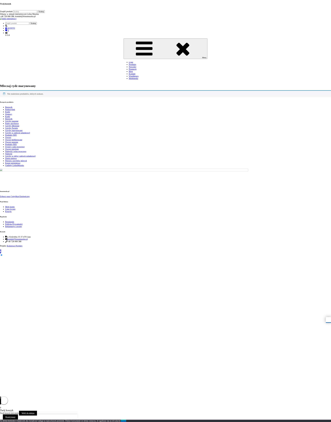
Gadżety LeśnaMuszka (14, 165)
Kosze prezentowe (12, 163)
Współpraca (133, 76)
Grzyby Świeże (11, 128)
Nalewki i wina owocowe (15, 151)
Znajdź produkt (6, 11)
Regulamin (9, 222)
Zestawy (8, 114)
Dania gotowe (11, 158)
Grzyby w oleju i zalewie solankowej (20, 156)
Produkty (132, 64)
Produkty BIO (11, 135)
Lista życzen (10, 209)
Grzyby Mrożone (12, 126)
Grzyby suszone (11, 121)
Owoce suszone (11, 142)
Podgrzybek (10, 109)
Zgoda (123, 421)
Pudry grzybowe (12, 123)
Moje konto (10, 207)
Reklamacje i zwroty (13, 226)
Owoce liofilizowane (13, 140)
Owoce (8, 137)
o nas (131, 62)
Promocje (133, 69)
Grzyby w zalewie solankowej (17, 133)
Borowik (8, 107)
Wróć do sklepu (28, 413)
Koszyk (8, 211)
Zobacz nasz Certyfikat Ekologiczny (15, 196)
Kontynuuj (10, 417)
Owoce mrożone (12, 149)
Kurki (7, 112)
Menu (204, 58)
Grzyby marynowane (13, 130)
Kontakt (132, 74)
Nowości (132, 67)
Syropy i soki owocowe (15, 147)
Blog (131, 71)
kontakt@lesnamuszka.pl (17, 239)
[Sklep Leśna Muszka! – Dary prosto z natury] (8, 19)
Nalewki (8, 154)
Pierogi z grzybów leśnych (16, 161)
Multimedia (133, 78)
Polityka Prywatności (13, 224)
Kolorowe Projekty (14, 246)
